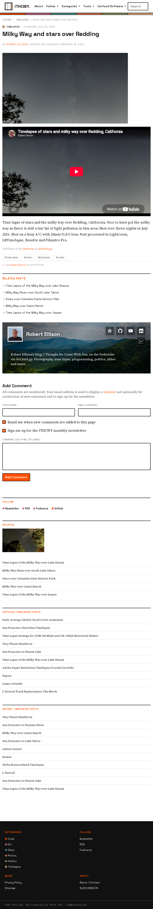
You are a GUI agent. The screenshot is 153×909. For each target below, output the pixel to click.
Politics (11, 861)
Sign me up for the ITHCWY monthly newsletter (47, 430)
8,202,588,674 (89, 888)
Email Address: (87, 405)
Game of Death (12, 684)
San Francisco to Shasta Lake (21, 652)
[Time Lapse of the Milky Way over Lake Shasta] (23, 543)
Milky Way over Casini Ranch (24, 306)
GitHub (57, 508)
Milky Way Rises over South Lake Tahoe (32, 292)
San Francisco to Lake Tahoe (21, 741)
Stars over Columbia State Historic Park (32, 299)
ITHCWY (7, 19)
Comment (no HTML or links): (21, 439)
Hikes (9, 850)
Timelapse (22, 19)
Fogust (6, 676)
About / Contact (90, 882)
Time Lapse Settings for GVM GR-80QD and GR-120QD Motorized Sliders (50, 636)
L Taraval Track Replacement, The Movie (29, 691)
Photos (11, 855)
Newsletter (10, 508)
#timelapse (11, 257)
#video (60, 257)
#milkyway (44, 257)
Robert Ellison (17, 44)
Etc (8, 844)
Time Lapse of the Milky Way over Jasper (34, 312)
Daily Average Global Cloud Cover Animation (32, 620)
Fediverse (28, 249)
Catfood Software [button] (110, 6)
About (38, 6)
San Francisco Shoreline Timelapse (26, 628)
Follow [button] (51, 6)
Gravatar (109, 392)
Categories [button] (70, 6)
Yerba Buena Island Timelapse (23, 765)
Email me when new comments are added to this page (52, 422)
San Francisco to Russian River (23, 725)
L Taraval (8, 773)
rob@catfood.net (76, 904)
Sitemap (10, 888)
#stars (28, 257)
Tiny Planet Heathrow (17, 644)
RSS (26, 508)
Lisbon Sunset (12, 749)
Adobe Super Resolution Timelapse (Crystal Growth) (38, 668)
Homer (7, 757)
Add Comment (16, 477)
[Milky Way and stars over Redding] (65, 87)
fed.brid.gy (45, 249)
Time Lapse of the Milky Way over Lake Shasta (37, 285)
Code (10, 839)
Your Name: (9, 405)
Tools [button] (87, 6)
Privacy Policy (13, 882)
